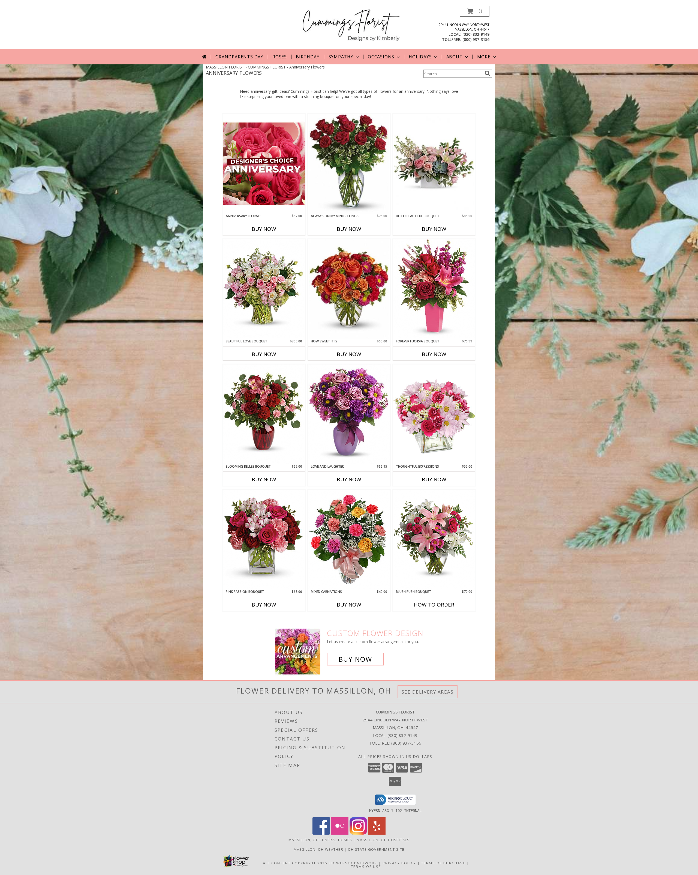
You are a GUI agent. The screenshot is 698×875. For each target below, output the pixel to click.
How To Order (434, 604)
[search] (487, 73)
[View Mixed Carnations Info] (349, 539)
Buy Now (264, 228)
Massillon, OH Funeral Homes (320, 839)
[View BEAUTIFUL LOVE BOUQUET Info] (264, 288)
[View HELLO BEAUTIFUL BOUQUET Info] (434, 164)
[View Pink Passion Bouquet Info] (264, 539)
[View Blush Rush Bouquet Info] (434, 539)
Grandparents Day (239, 57)
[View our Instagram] (358, 833)
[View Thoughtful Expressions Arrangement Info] (434, 414)
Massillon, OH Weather (318, 849)
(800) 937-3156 (475, 39)
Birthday (307, 57)
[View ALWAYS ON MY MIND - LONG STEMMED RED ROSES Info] (349, 164)
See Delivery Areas (428, 692)
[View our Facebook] (321, 833)
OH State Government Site (376, 849)
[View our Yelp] (377, 833)
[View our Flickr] (339, 833)
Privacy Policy (399, 863)
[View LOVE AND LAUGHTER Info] (349, 414)
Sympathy (341, 57)
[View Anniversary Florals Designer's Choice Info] (264, 163)
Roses (279, 57)
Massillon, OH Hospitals (383, 839)
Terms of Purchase (443, 863)
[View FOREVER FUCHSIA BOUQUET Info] (434, 288)
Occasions (381, 57)
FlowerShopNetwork (353, 863)
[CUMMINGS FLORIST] (351, 24)
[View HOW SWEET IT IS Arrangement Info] (349, 289)
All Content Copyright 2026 (295, 863)
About (454, 57)
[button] (474, 11)
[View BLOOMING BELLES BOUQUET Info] (264, 414)
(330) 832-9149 (475, 34)
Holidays (420, 57)
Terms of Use (366, 866)
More (484, 57)
